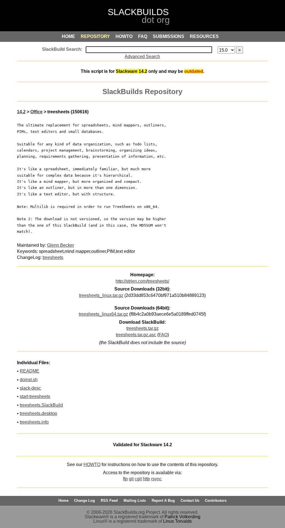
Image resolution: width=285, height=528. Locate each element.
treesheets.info (34, 422)
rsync (156, 478)
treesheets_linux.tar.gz (101, 295)
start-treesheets (35, 396)
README (29, 371)
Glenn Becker (60, 245)
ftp (125, 478)
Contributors (216, 500)
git (131, 478)
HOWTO (91, 464)
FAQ (163, 334)
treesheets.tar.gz (142, 328)
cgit (138, 478)
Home (63, 500)
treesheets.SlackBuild (41, 405)
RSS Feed (109, 500)
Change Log (84, 500)
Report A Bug (163, 500)
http (146, 478)
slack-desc (30, 388)
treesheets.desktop (38, 413)
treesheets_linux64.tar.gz (103, 314)
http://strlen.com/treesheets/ (142, 281)
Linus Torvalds (177, 521)
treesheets (53, 257)
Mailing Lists (135, 500)
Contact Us (190, 500)
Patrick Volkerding (182, 516)
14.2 (21, 111)
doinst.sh (29, 379)
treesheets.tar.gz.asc (136, 334)
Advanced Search (142, 56)
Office (36, 111)
